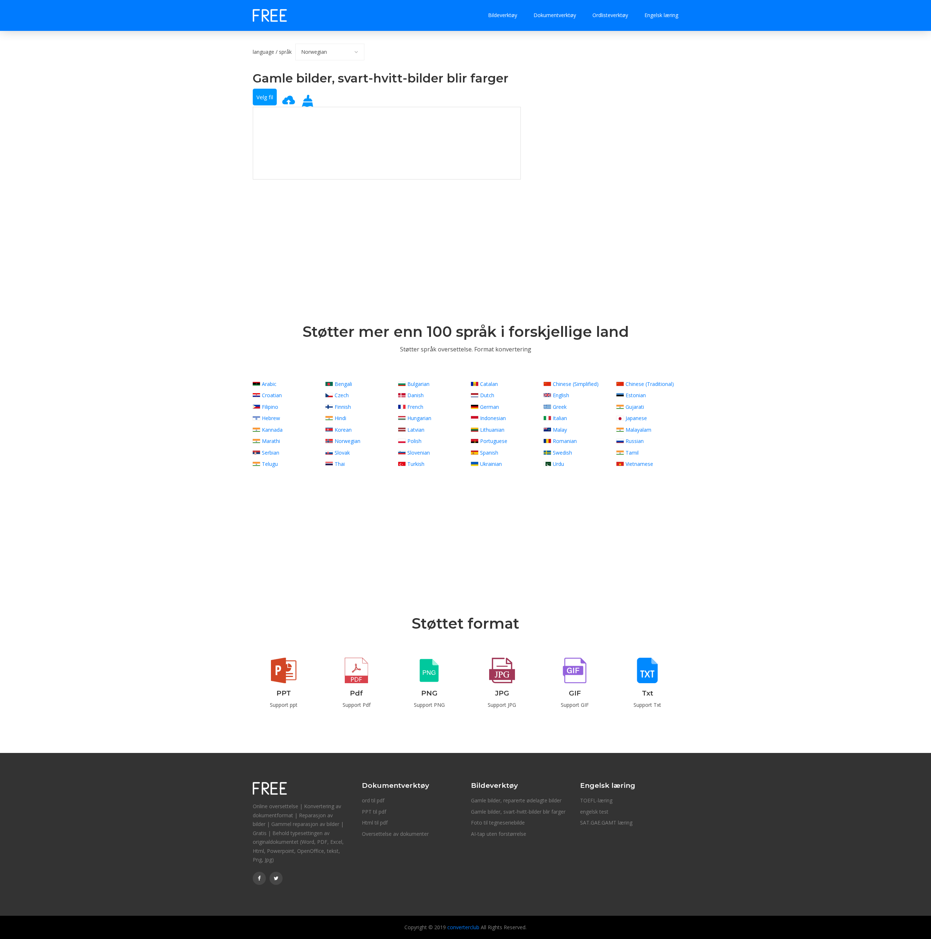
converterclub (463, 927)
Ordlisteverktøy (610, 15)
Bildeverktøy (502, 15)
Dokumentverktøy (555, 15)
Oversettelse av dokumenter (395, 833)
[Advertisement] (387, 230)
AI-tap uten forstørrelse (498, 833)
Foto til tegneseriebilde (498, 822)
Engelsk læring (661, 15)
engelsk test (594, 811)
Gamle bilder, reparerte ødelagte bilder (516, 800)
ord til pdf (373, 800)
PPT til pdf (374, 811)
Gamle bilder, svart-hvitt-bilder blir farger (518, 811)
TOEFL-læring (596, 800)
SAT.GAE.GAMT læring (606, 822)
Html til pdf (375, 822)
